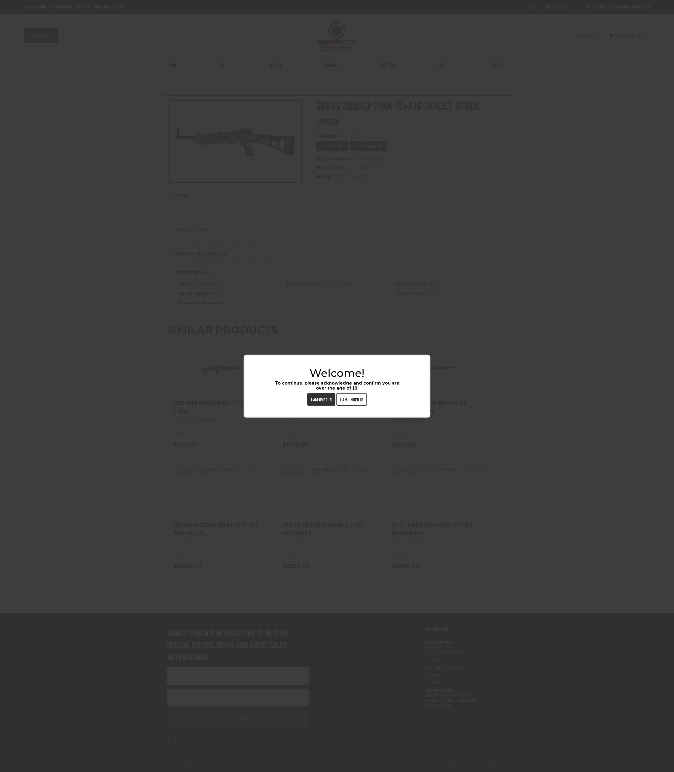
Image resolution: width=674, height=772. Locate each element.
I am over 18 (321, 399)
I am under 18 (351, 399)
